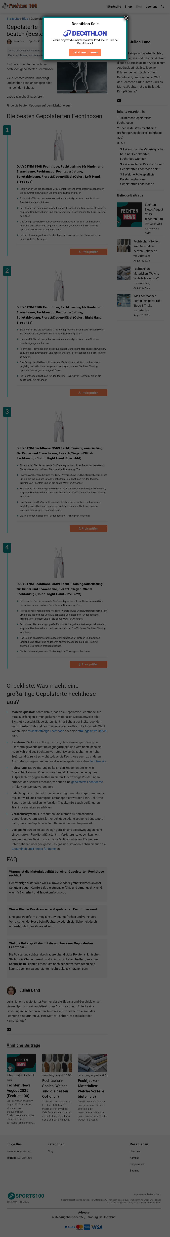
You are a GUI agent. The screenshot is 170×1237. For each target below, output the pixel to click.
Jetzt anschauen (85, 52)
